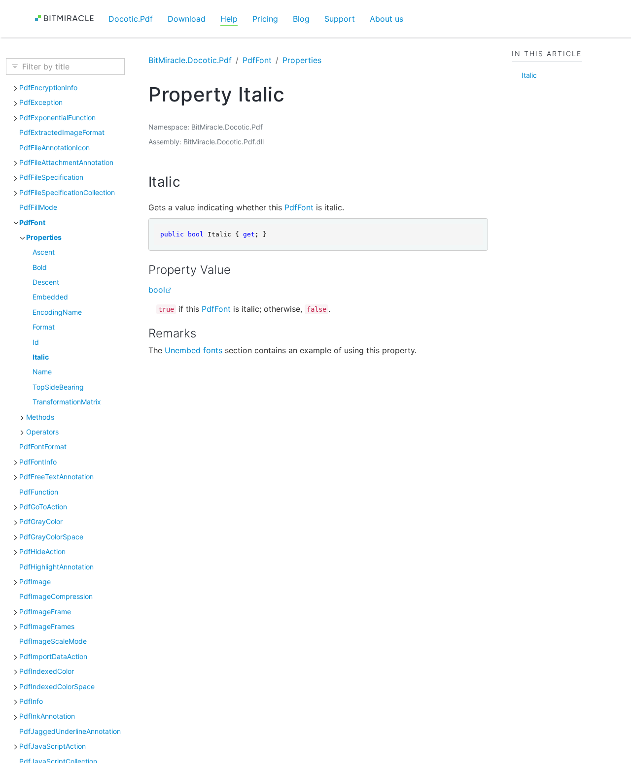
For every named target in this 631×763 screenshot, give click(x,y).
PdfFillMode (38, 207)
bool (156, 290)
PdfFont (32, 222)
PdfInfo (31, 701)
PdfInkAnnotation (47, 716)
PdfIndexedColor (46, 671)
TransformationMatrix (67, 402)
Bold (40, 267)
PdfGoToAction (43, 506)
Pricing (265, 19)
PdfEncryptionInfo (48, 87)
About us (386, 19)
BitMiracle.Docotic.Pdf (190, 60)
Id (36, 341)
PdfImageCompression (56, 596)
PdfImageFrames (46, 626)
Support (339, 19)
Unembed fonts (193, 350)
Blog (301, 19)
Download (187, 19)
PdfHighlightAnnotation (56, 566)
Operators (42, 431)
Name (42, 371)
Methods (40, 416)
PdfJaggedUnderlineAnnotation (70, 731)
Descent (46, 281)
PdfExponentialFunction (57, 117)
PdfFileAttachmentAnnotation (66, 162)
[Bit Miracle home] (68, 18)
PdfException (41, 102)
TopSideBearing (58, 386)
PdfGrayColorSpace (51, 536)
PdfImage (35, 581)
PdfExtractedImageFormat (62, 132)
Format (44, 327)
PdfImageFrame (45, 611)
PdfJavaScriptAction (52, 746)
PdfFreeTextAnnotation (56, 476)
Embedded (50, 297)
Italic (41, 356)
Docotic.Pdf (130, 19)
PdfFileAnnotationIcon (54, 147)
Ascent (44, 252)
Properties (44, 236)
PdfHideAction (42, 551)
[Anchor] (190, 181)
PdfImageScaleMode (53, 641)
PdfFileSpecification (51, 177)
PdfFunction (38, 491)
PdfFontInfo (38, 461)
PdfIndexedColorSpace (57, 686)
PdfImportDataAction (53, 656)
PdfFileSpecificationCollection (67, 192)
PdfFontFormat (43, 446)
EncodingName (57, 311)
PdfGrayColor (41, 521)
